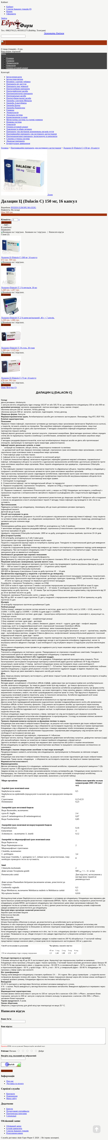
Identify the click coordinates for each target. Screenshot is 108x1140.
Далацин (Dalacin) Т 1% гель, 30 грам (18, 348)
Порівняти (6, 230)
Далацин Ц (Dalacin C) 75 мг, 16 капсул (18, 378)
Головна (4, 148)
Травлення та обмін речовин (19, 129)
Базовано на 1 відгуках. (35, 232)
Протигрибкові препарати (18, 89)
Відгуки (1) (11, 387)
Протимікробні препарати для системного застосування (31, 134)
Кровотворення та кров (16, 117)
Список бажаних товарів (17, 1131)
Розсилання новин (14, 1133)
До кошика (6, 264)
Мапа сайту (11, 1098)
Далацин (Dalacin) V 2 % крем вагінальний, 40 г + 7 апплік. (28, 318)
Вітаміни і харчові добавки (18, 81)
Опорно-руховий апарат (17, 68)
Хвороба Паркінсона (15, 108)
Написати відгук (56, 232)
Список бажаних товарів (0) (18, 9)
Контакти (10, 1094)
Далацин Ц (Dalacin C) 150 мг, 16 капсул (81, 148)
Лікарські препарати (15, 141)
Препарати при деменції (17, 86)
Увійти (4, 18)
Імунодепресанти (14, 77)
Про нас (10, 1081)
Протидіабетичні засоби (17, 91)
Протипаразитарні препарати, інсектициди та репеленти (31, 136)
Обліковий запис (13, 1126)
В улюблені (6, 227)
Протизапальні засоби (16, 96)
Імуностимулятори (14, 79)
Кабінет (9, 7)
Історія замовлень (14, 1128)
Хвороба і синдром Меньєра (19, 100)
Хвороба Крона (13, 105)
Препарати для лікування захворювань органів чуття (30, 131)
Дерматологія (12, 63)
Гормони (10, 61)
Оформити (11, 14)
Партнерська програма (16, 1113)
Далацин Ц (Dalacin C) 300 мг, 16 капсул (19, 257)
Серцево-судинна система (18, 139)
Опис (3, 387)
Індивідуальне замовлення (18, 143)
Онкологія (11, 65)
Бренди (9, 1109)
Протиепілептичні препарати (19, 93)
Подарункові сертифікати (17, 1111)
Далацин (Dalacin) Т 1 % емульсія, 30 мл (19, 287)
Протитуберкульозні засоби (18, 98)
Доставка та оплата (15, 1083)
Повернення (11, 1096)
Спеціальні (11, 1116)
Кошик (9, 11)
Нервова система (14, 122)
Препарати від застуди (16, 84)
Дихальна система (14, 115)
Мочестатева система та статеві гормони (24, 120)
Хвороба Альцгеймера (16, 103)
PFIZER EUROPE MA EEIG (23, 207)
